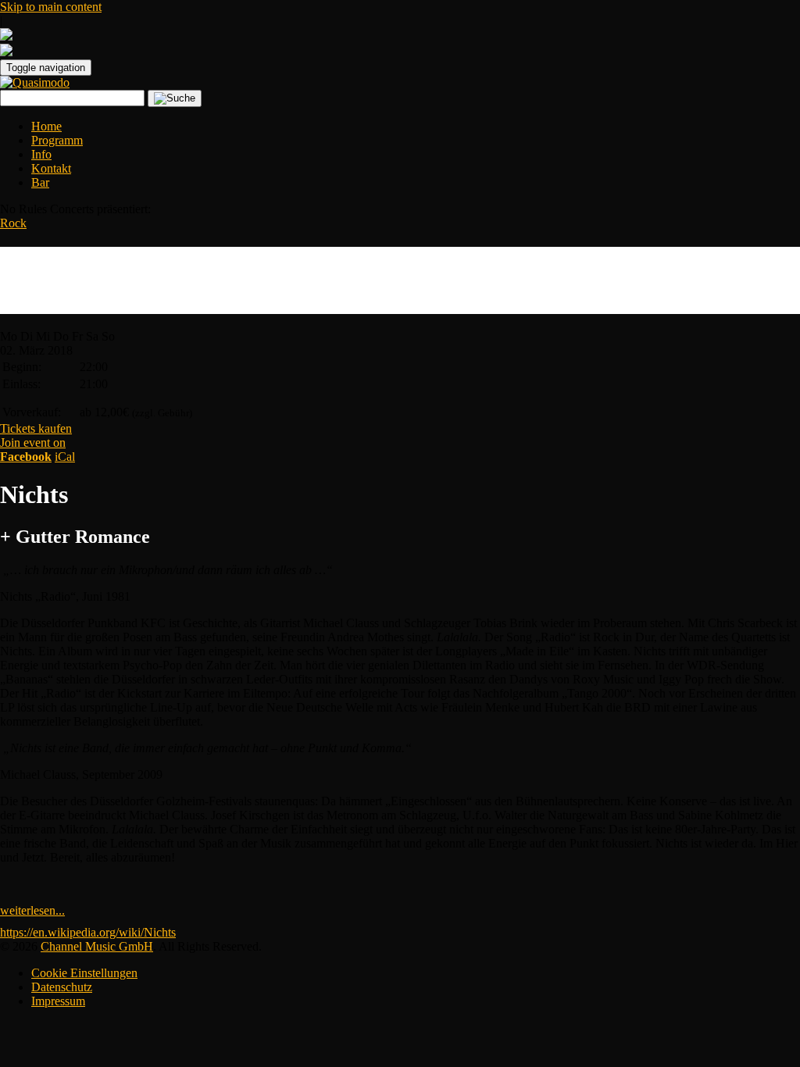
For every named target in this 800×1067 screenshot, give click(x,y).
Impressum (58, 1001)
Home (46, 126)
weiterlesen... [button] (32, 910)
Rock (13, 223)
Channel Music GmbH (97, 946)
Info (41, 154)
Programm (57, 140)
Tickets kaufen (36, 428)
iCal (65, 456)
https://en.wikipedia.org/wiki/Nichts (88, 932)
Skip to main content (51, 6)
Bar (40, 182)
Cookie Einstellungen (84, 973)
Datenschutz (61, 987)
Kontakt (51, 168)
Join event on (33, 449)
